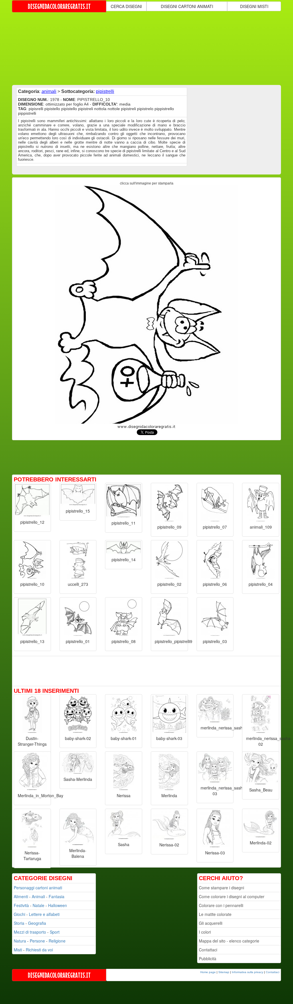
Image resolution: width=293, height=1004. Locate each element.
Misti (18, 950)
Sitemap (223, 972)
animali (48, 91)
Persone (37, 941)
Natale (38, 905)
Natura (20, 941)
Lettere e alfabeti (44, 914)
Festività (21, 905)
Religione (57, 941)
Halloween (57, 905)
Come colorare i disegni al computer (231, 896)
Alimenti (21, 896)
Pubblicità (207, 958)
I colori (205, 932)
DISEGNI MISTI (254, 6)
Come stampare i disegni (221, 887)
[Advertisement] (151, 48)
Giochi (19, 914)
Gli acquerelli (210, 923)
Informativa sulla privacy (247, 972)
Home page (208, 972)
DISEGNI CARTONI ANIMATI (187, 6)
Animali (38, 896)
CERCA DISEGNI (126, 6)
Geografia (37, 923)
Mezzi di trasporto (30, 932)
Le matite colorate (215, 914)
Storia (19, 923)
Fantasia (56, 896)
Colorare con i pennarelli (221, 905)
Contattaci (208, 950)
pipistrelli (105, 91)
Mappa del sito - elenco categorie (229, 941)
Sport (55, 932)
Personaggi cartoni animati (38, 887)
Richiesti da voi (39, 950)
